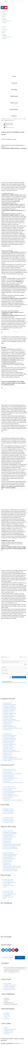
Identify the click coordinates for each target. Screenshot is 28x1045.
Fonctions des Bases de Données (10, 778)
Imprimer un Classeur (8, 717)
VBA (3, 16)
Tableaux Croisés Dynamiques (9, 726)
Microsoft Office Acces (8, 880)
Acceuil (4, 10)
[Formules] (14, 85)
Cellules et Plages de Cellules (9, 833)
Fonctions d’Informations (8, 775)
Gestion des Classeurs (8, 714)
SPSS (4, 886)
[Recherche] (14, 98)
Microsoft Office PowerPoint (9, 882)
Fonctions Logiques (7, 772)
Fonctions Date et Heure (8, 811)
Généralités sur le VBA (8, 810)
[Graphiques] (14, 92)
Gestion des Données (8, 835)
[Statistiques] (14, 105)
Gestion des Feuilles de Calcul (9, 713)
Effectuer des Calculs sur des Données (11, 720)
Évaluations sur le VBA (8, 813)
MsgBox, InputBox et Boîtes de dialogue (12, 844)
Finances (14, 83)
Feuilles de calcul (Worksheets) (10, 832)
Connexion (23, 657)
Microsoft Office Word (8, 879)
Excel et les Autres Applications (10, 847)
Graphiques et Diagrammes (9, 836)
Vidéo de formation (7, 20)
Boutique (5, 19)
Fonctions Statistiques (8, 776)
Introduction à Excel (7, 702)
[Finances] (14, 79)
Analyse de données (9, 127)
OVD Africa (16, 1043)
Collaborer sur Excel (7, 729)
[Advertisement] (14, 56)
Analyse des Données (8, 725)
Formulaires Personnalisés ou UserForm (12, 845)
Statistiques (14, 109)
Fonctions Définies (7, 838)
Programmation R (7, 883)
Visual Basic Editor (7, 842)
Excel (4, 12)
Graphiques (14, 96)
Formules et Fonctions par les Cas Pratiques (12, 782)
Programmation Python (8, 885)
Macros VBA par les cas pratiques (10, 848)
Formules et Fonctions (8, 711)
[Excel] (14, 72)
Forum (4, 18)
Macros (4, 15)
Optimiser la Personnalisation (9, 708)
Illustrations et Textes (7, 722)
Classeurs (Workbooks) (8, 830)
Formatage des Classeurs (8, 716)
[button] (14, 25)
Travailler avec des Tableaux (9, 719)
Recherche (14, 103)
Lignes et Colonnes (7, 839)
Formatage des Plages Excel (9, 707)
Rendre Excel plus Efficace (9, 710)
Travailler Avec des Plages (9, 705)
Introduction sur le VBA (8, 808)
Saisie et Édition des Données (9, 704)
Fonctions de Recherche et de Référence (12, 773)
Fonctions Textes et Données (9, 770)
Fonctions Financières (8, 779)
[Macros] (14, 112)
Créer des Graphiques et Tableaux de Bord (12, 728)
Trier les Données (7, 723)
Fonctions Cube (6, 781)
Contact (4, 22)
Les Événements (7, 841)
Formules (5, 13)
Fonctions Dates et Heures (9, 769)
